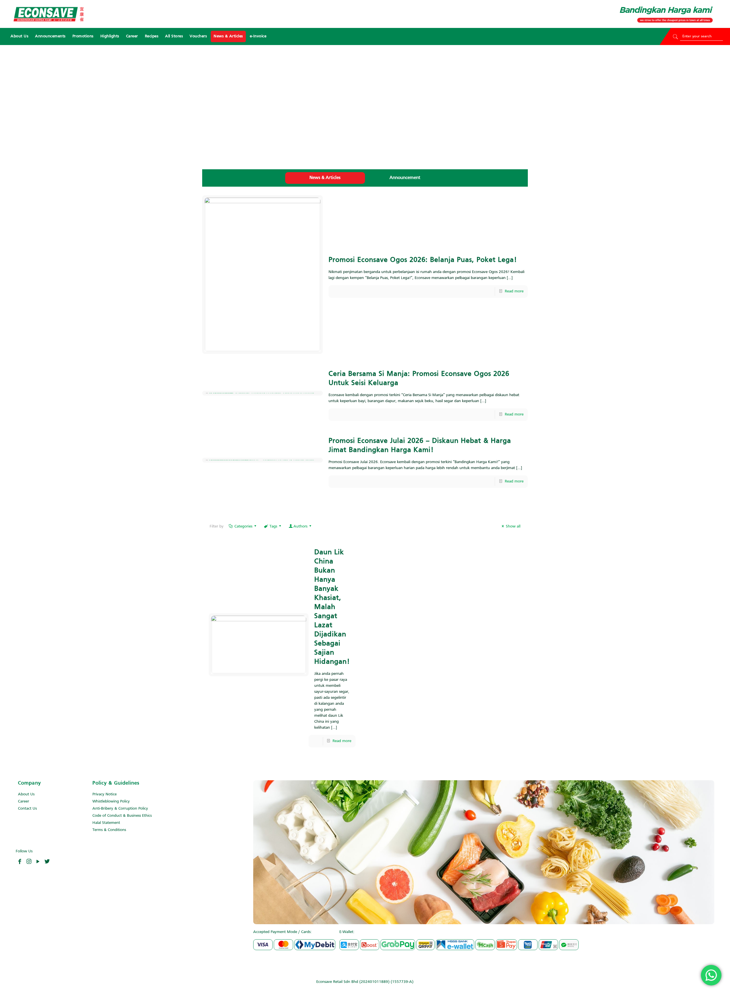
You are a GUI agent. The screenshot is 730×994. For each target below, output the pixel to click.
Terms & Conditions (109, 830)
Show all (513, 526)
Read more (514, 291)
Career (23, 801)
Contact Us (27, 808)
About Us (26, 794)
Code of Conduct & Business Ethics (122, 816)
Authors (300, 526)
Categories (243, 526)
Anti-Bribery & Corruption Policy (120, 808)
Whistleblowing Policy (111, 801)
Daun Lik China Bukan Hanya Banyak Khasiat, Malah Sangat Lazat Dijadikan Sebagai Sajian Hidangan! (332, 607)
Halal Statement (106, 823)
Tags (273, 526)
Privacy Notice (104, 794)
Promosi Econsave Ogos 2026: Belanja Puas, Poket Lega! (422, 260)
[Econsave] (48, 14)
